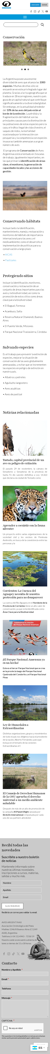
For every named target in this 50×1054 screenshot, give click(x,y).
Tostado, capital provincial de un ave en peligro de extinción (23, 461)
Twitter (42, 11)
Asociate (35, 5)
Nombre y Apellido (11, 969)
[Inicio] (6, 5)
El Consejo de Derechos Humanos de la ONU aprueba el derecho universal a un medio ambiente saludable (24, 798)
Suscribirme (12, 906)
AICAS (8, 254)
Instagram (35, 11)
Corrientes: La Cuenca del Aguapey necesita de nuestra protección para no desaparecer (23, 594)
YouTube (46, 11)
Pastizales (10, 260)
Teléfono (6, 988)
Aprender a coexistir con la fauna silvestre (24, 527)
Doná (44, 5)
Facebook (31, 11)
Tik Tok (39, 11)
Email (4, 979)
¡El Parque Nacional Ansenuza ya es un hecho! (24, 661)
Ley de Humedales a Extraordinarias (15, 726)
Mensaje (6, 998)
